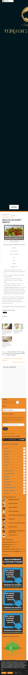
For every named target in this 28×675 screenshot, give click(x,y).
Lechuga (22, 351)
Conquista (6, 459)
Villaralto (6, 493)
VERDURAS (22, 353)
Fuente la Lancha (8, 471)
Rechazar (10, 672)
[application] (14, 439)
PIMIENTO (9, 355)
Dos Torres (7, 462)
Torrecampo (7, 484)
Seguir (5, 428)
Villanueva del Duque (9, 490)
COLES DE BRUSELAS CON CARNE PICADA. (17, 515)
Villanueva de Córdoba (9, 487)
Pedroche (6, 476)
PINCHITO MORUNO (13, 526)
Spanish (6, 0)
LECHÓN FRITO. (12, 519)
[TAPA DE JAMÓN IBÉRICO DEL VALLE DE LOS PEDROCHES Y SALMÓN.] (7, 339)
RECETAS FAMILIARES (15, 353)
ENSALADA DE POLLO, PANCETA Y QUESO (10, 549)
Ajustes (16, 672)
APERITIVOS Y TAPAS (15, 351)
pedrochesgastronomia (8, 217)
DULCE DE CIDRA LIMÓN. (13, 511)
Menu (15, 207)
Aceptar (4, 672)
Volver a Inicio (5, 554)
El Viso (5, 468)
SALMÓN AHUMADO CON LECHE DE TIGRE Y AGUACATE (18, 332)
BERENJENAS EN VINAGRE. (14, 499)
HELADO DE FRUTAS (6, 546)
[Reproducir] (4, 439)
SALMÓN (14, 355)
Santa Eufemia (7, 482)
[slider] (23, 439)
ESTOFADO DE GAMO (13, 503)
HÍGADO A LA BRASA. (13, 507)
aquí (2, 669)
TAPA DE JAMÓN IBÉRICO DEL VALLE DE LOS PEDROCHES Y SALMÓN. (7, 344)
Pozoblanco (7, 479)
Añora (9, 351)
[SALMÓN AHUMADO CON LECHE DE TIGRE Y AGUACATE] (18, 326)
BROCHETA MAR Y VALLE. (18, 362)
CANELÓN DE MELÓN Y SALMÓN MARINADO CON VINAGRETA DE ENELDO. (7, 332)
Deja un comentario (6, 214)
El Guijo (6, 465)
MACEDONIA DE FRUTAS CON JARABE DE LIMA (11, 551)
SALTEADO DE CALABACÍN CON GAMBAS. (17, 523)
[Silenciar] (20, 439)
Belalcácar (6, 454)
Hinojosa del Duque (9, 473)
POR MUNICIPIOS (6, 353)
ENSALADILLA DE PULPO (7, 544)
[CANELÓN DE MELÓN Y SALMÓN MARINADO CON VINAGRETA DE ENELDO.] (7, 326)
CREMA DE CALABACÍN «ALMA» (8, 542)
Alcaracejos (7, 451)
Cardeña (6, 457)
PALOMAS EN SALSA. (13, 534)
